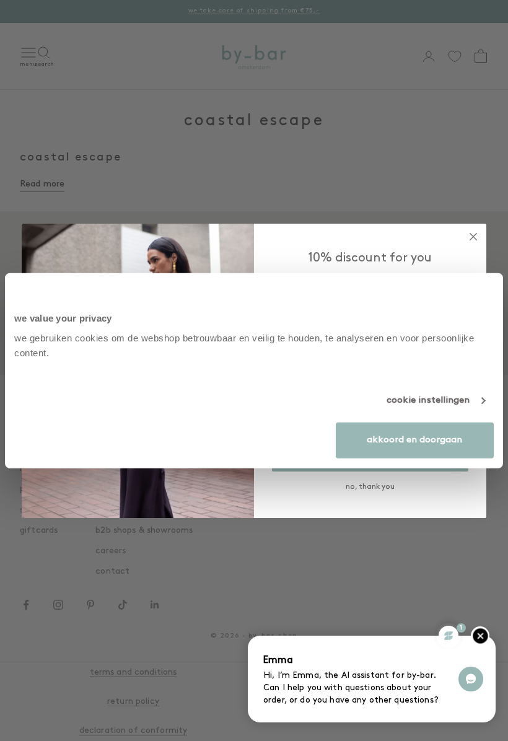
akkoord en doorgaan (414, 439)
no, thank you (370, 487)
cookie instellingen (428, 400)
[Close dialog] (473, 237)
